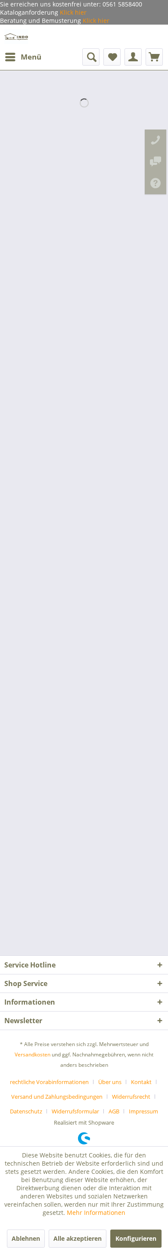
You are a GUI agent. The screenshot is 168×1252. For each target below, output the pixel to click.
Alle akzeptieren (77, 1238)
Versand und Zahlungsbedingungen (57, 1096)
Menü (31, 57)
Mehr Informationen (96, 1212)
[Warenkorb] (154, 57)
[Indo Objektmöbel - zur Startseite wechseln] (16, 36)
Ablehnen (26, 1238)
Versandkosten (32, 1054)
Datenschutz (26, 1111)
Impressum (143, 1111)
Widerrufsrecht (131, 1096)
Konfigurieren (135, 1238)
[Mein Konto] (133, 57)
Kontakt (141, 1082)
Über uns (109, 1082)
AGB (114, 1111)
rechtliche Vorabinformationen (49, 1082)
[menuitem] (23, 57)
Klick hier (72, 12)
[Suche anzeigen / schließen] (91, 57)
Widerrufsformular (75, 1111)
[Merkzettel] (112, 57)
